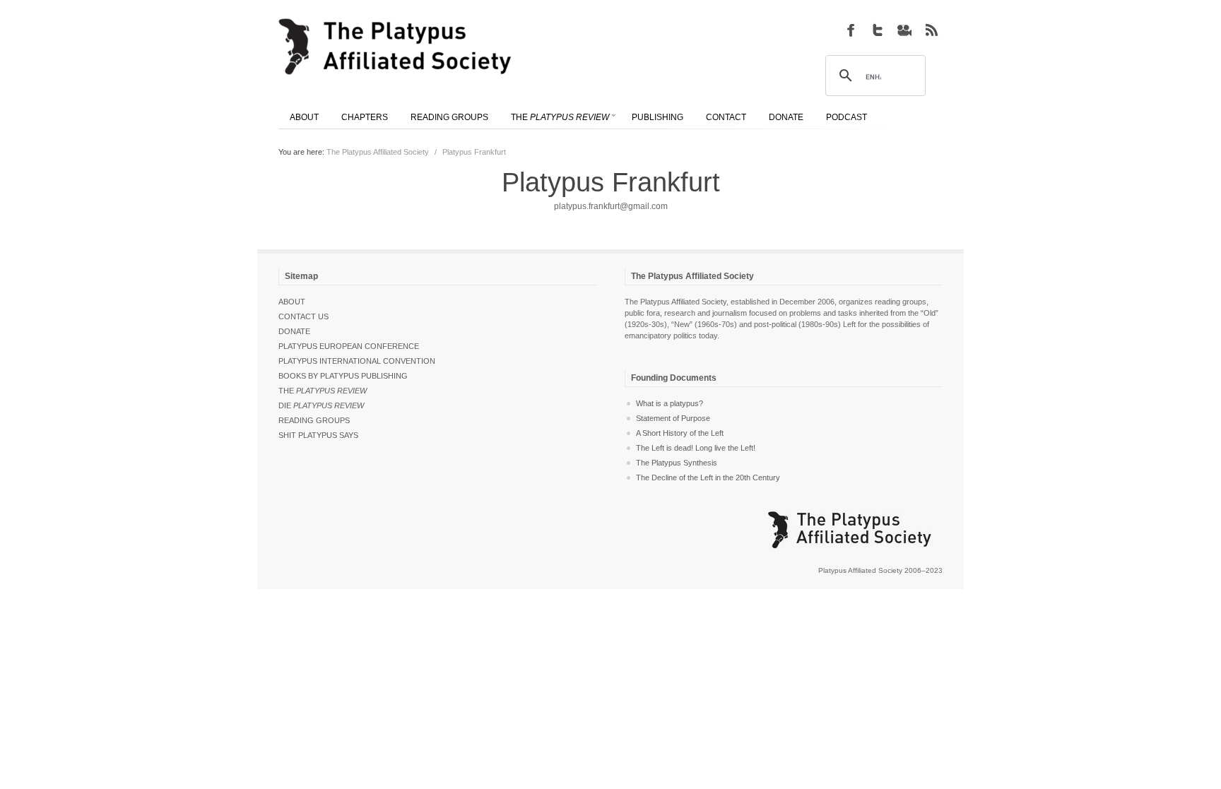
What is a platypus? (669, 403)
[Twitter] (877, 29)
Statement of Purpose (673, 418)
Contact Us (303, 316)
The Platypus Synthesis (676, 462)
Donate (294, 331)
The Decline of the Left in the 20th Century (708, 477)
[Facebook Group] (850, 29)
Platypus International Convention (356, 361)
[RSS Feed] (931, 29)
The (322, 390)
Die (321, 405)
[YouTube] (904, 29)
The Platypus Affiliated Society (377, 152)
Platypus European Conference (348, 346)
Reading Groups (314, 420)
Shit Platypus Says (318, 435)
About (291, 301)
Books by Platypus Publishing (343, 376)
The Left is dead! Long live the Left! (695, 448)
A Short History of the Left (680, 433)
